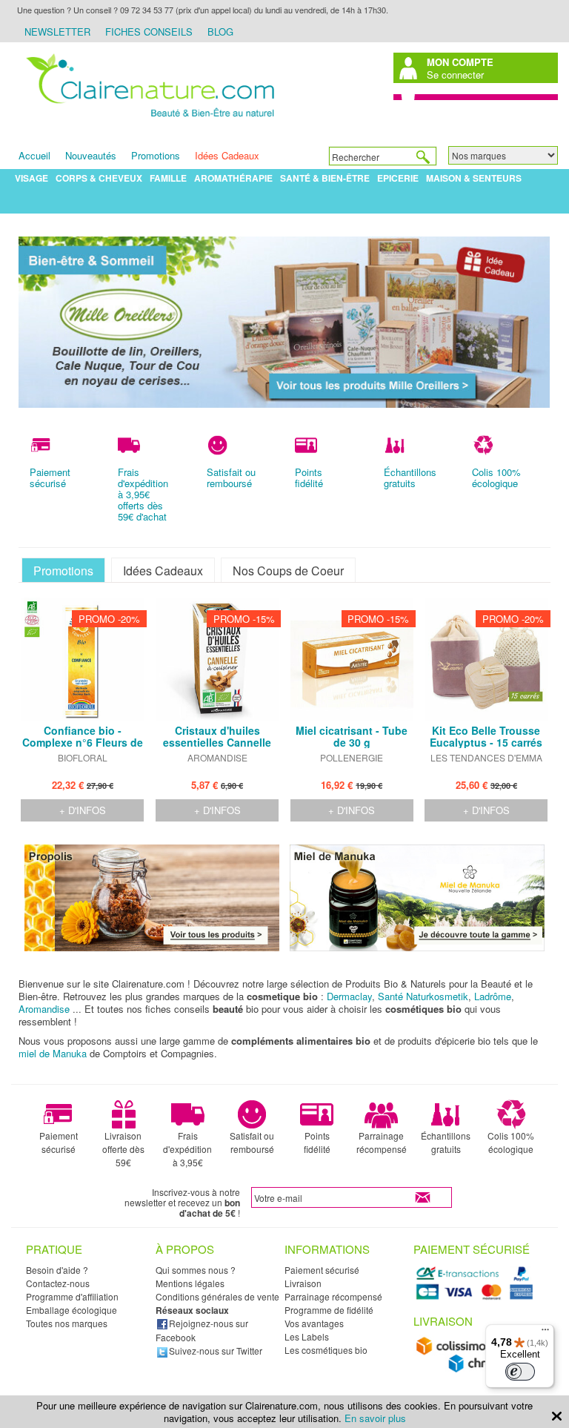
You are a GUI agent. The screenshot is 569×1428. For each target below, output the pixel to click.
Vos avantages (314, 1323)
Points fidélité (317, 1142)
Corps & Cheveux (99, 178)
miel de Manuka (53, 1053)
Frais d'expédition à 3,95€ (187, 1148)
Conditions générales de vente (217, 1296)
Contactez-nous (58, 1283)
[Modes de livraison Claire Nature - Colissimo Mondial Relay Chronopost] (476, 1369)
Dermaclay (349, 996)
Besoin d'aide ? (57, 1269)
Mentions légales (190, 1283)
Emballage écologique (71, 1309)
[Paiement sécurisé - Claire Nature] (476, 1297)
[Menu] (545, 1333)
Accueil (34, 155)
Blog (220, 31)
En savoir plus (375, 1418)
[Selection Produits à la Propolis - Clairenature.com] (151, 947)
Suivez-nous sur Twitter (215, 1350)
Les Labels (306, 1336)
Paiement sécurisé (58, 1142)
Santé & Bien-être (325, 178)
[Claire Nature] (147, 120)
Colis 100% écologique (511, 1142)
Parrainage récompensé (381, 1142)
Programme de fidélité (328, 1309)
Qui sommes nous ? (196, 1269)
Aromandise (44, 1009)
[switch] (520, 1372)
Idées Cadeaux (227, 155)
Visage (31, 178)
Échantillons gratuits (445, 1142)
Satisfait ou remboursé (252, 1142)
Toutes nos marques (66, 1323)
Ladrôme (492, 996)
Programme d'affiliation (72, 1296)
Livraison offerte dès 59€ (123, 1148)
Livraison (303, 1283)
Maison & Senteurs (474, 178)
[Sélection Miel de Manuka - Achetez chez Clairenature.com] (417, 947)
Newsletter (57, 31)
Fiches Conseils (149, 31)
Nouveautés (90, 155)
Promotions (155, 155)
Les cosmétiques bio (325, 1349)
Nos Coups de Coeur (288, 570)
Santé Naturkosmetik (423, 996)
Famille (168, 178)
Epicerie (398, 178)
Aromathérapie (233, 178)
